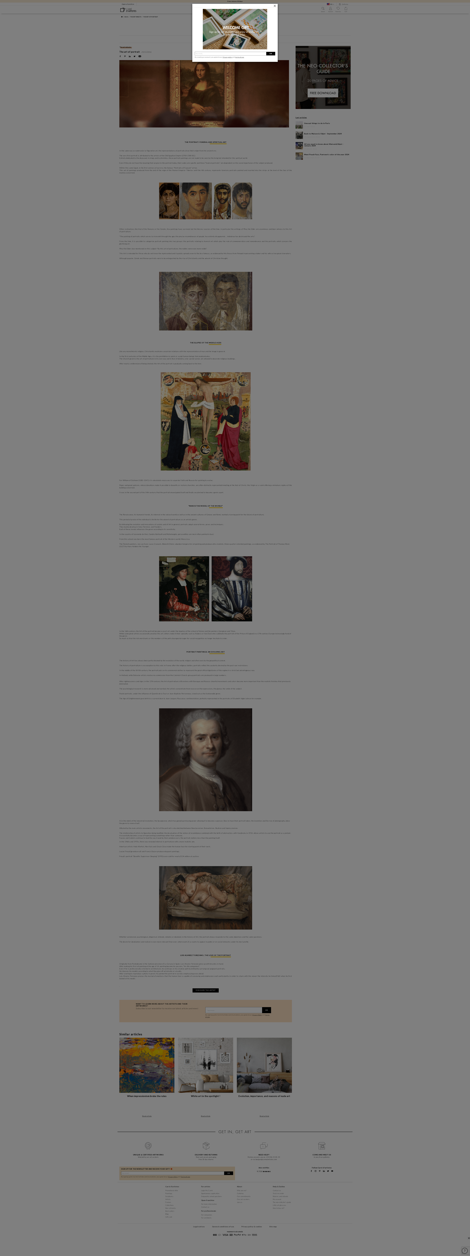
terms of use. (239, 57)
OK (270, 54)
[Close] (275, 6)
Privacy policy (227, 57)
